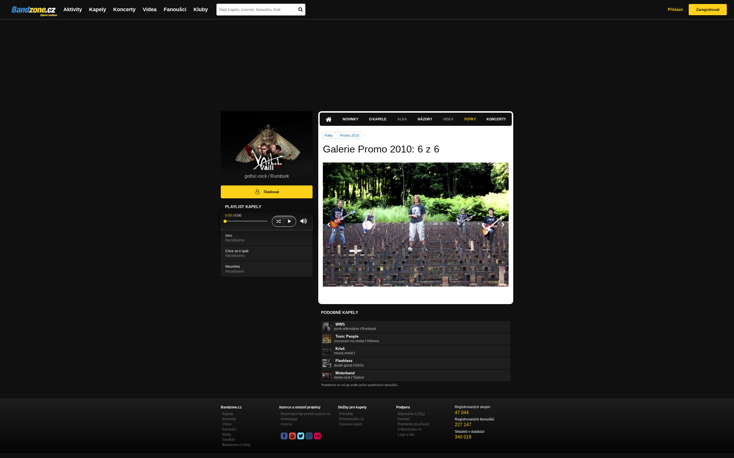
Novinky (350, 119)
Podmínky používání (413, 424)
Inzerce (286, 424)
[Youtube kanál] (292, 435)
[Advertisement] (367, 62)
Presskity (346, 414)
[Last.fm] (317, 435)
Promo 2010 (349, 136)
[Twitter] (300, 435)
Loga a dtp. (406, 434)
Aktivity (72, 9)
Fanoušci (175, 9)
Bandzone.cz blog (236, 445)
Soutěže (228, 440)
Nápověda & (411, 414)
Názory (425, 119)
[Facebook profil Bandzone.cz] (284, 435)
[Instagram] (309, 435)
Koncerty (124, 9)
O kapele (377, 119)
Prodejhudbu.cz (351, 419)
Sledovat (271, 192)
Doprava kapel (350, 424)
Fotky (470, 119)
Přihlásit (675, 9)
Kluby (201, 9)
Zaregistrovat (707, 9)
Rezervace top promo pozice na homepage (305, 416)
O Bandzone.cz (409, 429)
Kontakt (403, 419)
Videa (150, 9)
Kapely (97, 9)
